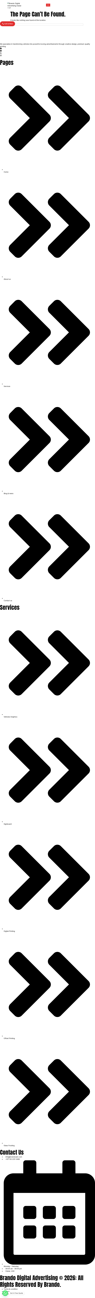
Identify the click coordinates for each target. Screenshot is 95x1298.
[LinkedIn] (1, 51)
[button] (59, 5)
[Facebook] (1, 49)
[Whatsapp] (5, 1293)
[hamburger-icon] (48, 5)
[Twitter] (1, 53)
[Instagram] (1, 56)
